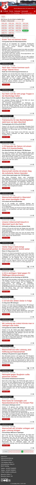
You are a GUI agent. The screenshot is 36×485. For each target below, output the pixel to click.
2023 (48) (25, 23)
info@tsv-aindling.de (10, 472)
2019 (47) (25, 26)
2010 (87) (25, 30)
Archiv (3, 16)
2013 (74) (4, 30)
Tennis (11, 11)
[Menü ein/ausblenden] (1, 11)
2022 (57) (4, 26)
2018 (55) (4, 28)
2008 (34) (11, 33)
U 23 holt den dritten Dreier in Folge (17, 301)
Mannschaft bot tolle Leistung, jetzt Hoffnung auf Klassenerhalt (16, 351)
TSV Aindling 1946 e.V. (7, 462)
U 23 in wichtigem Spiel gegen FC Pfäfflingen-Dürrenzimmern (16, 274)
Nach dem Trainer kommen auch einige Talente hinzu (15, 68)
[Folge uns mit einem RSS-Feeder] (9, 480)
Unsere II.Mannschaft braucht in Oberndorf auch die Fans (15, 223)
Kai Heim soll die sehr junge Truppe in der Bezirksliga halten (18, 95)
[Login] (35, 11)
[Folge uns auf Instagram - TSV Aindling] (2, 480)
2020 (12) (18, 26)
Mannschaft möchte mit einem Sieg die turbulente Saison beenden (17, 172)
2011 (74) (18, 30)
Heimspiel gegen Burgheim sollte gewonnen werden (16, 375)
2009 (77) (4, 33)
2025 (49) (11, 23)
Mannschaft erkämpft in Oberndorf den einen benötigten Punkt (16, 198)
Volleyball (17, 11)
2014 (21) (25, 28)
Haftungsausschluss (6, 460)
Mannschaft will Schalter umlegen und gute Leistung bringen (18, 429)
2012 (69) (11, 30)
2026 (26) (4, 23)
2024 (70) (18, 23)
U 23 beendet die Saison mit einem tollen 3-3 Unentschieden (16, 147)
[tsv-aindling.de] (4, 5)
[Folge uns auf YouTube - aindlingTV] (4, 481)
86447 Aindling (5, 466)
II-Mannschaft (6, 35)
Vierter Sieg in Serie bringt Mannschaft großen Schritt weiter (16, 248)
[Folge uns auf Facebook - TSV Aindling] (7, 480)
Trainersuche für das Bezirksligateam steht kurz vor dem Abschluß (17, 121)
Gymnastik (24, 11)
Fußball (5, 11)
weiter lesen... (6, 84)
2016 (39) (18, 28)
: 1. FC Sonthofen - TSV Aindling (18, 13)
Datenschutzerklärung (7, 458)
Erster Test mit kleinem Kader (14, 39)
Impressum (4, 456)
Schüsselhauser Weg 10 (7, 464)
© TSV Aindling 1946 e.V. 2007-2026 (18, 483)
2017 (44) (11, 28)
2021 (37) (11, 26)
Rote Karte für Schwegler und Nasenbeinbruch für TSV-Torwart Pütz (17, 402)
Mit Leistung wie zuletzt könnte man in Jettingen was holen (18, 324)
